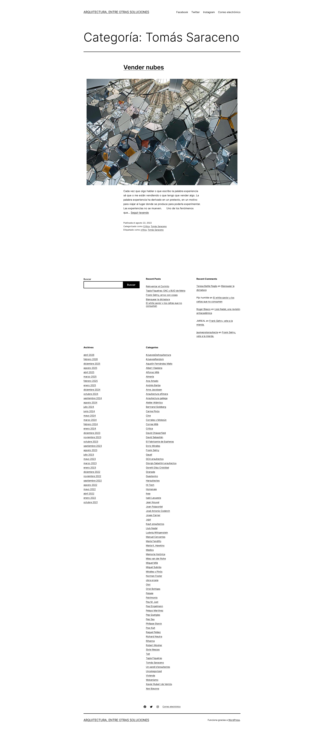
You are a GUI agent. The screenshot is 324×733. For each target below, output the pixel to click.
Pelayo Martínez (154, 610)
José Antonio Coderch (158, 511)
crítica (144, 229)
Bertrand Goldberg (156, 407)
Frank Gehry (152, 450)
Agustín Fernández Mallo (159, 363)
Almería (150, 376)
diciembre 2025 (92, 363)
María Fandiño (153, 541)
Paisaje (149, 593)
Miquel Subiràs (153, 567)
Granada (150, 472)
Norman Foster (154, 576)
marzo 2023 (90, 463)
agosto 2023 (90, 450)
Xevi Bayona (152, 688)
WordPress (234, 720)
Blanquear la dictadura (158, 299)
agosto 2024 (90, 402)
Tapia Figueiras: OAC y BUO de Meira (165, 290)
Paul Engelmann (154, 606)
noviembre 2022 (92, 476)
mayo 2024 (90, 415)
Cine (148, 415)
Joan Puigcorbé (154, 506)
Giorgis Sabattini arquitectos (161, 463)
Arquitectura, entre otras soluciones (116, 12)
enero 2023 (90, 467)
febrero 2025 (91, 381)
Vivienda (150, 675)
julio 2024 (89, 407)
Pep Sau (150, 619)
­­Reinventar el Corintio (157, 286)
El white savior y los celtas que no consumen (164, 304)
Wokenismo (152, 680)
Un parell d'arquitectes (158, 667)
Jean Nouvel (152, 502)
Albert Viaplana (154, 368)
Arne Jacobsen (154, 389)
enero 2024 (90, 428)
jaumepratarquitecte (207, 332)
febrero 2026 (91, 359)
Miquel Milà (152, 563)
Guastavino (152, 476)
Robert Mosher (154, 645)
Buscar (87, 279)
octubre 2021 (91, 502)
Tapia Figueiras (154, 658)
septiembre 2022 (93, 480)
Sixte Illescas (153, 649)
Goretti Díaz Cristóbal (157, 467)
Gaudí (149, 454)
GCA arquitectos (155, 459)
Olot (148, 584)
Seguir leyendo (140, 212)
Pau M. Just (152, 602)
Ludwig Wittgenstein (157, 532)
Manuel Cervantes (155, 537)
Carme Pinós (152, 411)
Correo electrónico (229, 12)
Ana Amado (152, 381)
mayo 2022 (90, 489)
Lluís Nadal (151, 528)
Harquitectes (153, 480)
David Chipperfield (156, 433)
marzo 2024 (90, 420)
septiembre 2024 (93, 398)
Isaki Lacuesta (153, 498)
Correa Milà (152, 424)
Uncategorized (154, 671)
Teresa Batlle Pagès (206, 286)
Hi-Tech (150, 485)
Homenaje (151, 489)
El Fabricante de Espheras (160, 441)
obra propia (152, 580)
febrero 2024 (91, 424)
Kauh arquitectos (155, 524)
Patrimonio (152, 597)
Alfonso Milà (152, 372)
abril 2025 (89, 372)
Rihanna (150, 641)
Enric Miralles (153, 446)
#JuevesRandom (155, 359)
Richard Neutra (154, 636)
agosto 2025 (90, 368)
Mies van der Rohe (156, 558)
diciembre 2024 (92, 389)
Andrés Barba (153, 385)
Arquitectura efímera (157, 394)
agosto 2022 (90, 485)
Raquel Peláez (153, 632)
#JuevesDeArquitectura (158, 355)
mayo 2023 (90, 459)
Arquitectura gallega (156, 398)
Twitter (195, 12)
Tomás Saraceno (159, 226)
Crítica (146, 226)
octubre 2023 (91, 441)
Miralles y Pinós (154, 571)
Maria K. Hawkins (155, 545)
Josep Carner (153, 515)
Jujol (148, 519)
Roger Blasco (203, 309)
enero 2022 (90, 498)
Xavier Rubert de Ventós (159, 684)
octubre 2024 (91, 394)
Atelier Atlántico (154, 402)
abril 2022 (89, 493)
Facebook (182, 12)
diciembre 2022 (92, 472)
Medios (150, 550)
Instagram (209, 12)
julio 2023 (89, 454)
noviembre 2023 (92, 437)
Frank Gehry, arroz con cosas (162, 295)
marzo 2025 (90, 376)
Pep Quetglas (153, 614)
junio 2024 (89, 411)
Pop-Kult (150, 628)
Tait (148, 654)
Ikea (148, 493)
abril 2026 (89, 355)
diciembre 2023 (92, 433)
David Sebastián (154, 437)
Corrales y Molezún (156, 420)
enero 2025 (90, 385)
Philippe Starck (154, 623)
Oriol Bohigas (153, 589)
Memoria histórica (155, 554)
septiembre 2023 (93, 446)
